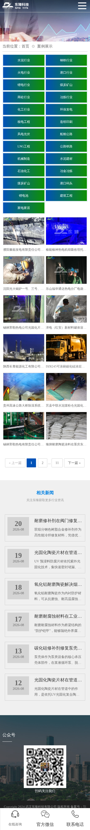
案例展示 (45, 46)
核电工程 (24, 122)
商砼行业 (24, 97)
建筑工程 (66, 195)
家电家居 (24, 208)
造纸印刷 (66, 122)
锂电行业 (24, 85)
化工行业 (24, 109)
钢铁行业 (66, 60)
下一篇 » (74, 463)
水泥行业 (24, 60)
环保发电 (66, 109)
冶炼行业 (66, 97)
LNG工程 (24, 146)
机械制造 (24, 158)
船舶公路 (66, 134)
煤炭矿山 (66, 85)
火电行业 (24, 72)
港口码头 (66, 183)
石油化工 (24, 171)
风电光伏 (24, 134)
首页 (25, 46)
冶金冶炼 (66, 171)
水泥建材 (66, 158)
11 (57, 463)
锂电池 (23, 195)
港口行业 (66, 72)
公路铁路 (66, 146)
